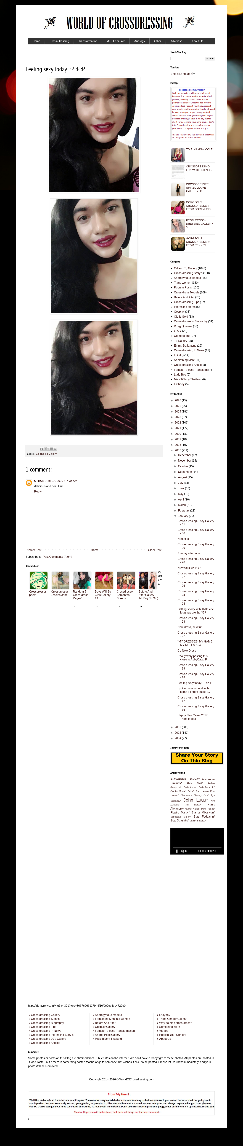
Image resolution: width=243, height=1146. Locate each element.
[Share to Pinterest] (55, 449)
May (181, 494)
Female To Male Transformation (113, 1030)
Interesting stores (185, 306)
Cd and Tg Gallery (46, 453)
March (182, 505)
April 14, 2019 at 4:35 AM (61, 480)
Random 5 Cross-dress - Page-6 (81, 595)
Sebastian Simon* (180, 816)
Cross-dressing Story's (188, 273)
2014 (178, 738)
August (183, 477)
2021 (178, 428)
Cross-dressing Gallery (44, 1014)
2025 (178, 406)
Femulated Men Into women (111, 1018)
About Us (163, 1038)
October (183, 466)
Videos (162, 1030)
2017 (178, 450)
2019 (178, 439)
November (185, 460)
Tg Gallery (180, 340)
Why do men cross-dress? (174, 1022)
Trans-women (182, 282)
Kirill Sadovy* (193, 804)
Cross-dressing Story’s (44, 1018)
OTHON (39, 480)
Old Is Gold (181, 316)
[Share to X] (48, 449)
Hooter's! (183, 538)
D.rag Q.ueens (183, 326)
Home (95, 549)
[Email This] (41, 449)
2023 (178, 417)
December (185, 455)
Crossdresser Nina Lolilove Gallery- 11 (197, 187)
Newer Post (34, 549)
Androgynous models (107, 1014)
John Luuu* (195, 799)
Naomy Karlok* (192, 808)
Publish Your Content (171, 1034)
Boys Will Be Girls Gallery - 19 (103, 595)
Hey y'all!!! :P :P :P (189, 567)
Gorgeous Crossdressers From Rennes (198, 242)
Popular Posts (183, 287)
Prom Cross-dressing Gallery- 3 (200, 224)
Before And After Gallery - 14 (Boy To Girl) (148, 595)
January (183, 516)
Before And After (184, 297)
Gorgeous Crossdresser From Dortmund (198, 205)
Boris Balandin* (207, 787)
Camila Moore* (178, 791)
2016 (178, 727)
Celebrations (182, 335)
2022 (178, 422)
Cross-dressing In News (189, 350)
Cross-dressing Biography (46, 1022)
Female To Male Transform (191, 369)
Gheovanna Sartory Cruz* (195, 795)
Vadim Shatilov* (198, 820)
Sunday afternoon (189, 553)
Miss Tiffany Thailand (107, 1038)
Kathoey (179, 384)
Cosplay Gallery (103, 1026)
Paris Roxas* (208, 808)
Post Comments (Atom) (57, 556)
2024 (178, 411)
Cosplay (179, 311)
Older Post (154, 549)
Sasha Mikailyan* (203, 812)
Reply (38, 491)
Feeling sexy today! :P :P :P (195, 682)
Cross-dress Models (186, 292)
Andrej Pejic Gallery (106, 1034)
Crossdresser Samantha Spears (125, 595)
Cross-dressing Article (188, 364)
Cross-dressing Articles (45, 1042)
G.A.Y (177, 331)
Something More (184, 360)
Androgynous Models (187, 277)
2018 (178, 444)
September (185, 471)
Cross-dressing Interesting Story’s (52, 1034)
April (181, 499)
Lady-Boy (180, 374)
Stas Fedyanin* (204, 816)
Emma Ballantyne (185, 345)
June (181, 488)
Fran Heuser (202, 791)
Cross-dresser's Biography (190, 321)
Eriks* (191, 791)
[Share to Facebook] (51, 449)
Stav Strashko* (179, 820)
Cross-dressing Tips (186, 302)
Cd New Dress (187, 650)
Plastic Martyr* (180, 812)
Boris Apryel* (191, 787)
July (181, 482)
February (184, 510)
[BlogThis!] (45, 449)
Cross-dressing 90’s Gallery (47, 1038)
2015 (178, 732)
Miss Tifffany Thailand (188, 379)
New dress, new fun (190, 627)
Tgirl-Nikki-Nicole (199, 149)
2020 (178, 433)
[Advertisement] (94, 636)
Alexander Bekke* (185, 779)
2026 (178, 400)
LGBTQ (179, 355)
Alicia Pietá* (195, 783)
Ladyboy (163, 1014)
